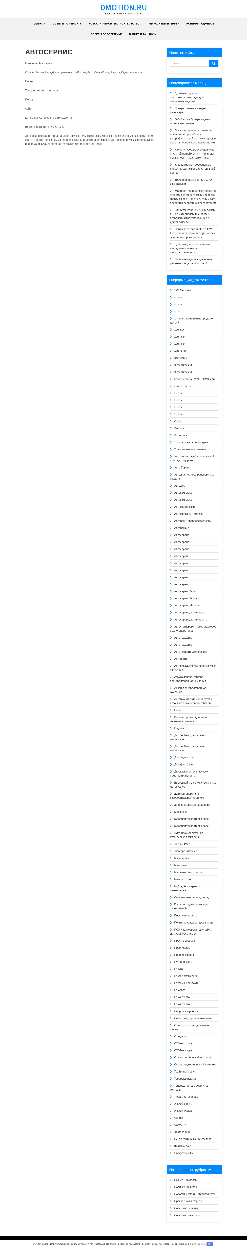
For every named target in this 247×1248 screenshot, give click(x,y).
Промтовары (182, 948)
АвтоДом (180, 485)
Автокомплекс (183, 492)
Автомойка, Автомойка (188, 514)
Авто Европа (182, 467)
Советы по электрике (106, 34)
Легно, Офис (182, 844)
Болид (178, 710)
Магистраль (181, 858)
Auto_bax (179, 336)
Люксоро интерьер (185, 851)
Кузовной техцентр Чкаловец (192, 819)
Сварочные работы (186, 1011)
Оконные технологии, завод (191, 897)
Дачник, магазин (184, 757)
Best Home (180, 358)
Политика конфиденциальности (194, 922)
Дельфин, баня (183, 764)
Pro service (180, 435)
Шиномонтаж (182, 1146)
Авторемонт (181, 528)
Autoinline (180, 351)
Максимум (180, 865)
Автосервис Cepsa (185, 591)
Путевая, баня (183, 962)
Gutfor (178, 421)
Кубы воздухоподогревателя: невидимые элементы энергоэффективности (190, 248)
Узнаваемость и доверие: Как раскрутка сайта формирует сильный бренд (193, 168)
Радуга (178, 969)
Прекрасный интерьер (163, 23)
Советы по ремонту (67, 23)
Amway (178, 297)
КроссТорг (180, 812)
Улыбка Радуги (183, 1111)
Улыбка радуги (183, 1104)
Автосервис (181, 535)
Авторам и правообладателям (193, 521)
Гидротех (180, 728)
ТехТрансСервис (184, 1071)
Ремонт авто (182, 997)
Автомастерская (184, 507)
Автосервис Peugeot (186, 598)
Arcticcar (179, 311)
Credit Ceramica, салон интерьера (194, 379)
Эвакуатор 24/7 (183, 1153)
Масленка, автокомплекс (189, 872)
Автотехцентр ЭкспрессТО (190, 652)
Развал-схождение (186, 976)
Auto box (179, 329)
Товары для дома (185, 1078)
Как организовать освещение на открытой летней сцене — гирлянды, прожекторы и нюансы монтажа (192, 153)
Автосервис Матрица (187, 605)
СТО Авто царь (183, 1043)
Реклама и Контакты (186, 983)
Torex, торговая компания (190, 449)
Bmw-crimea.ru (183, 365)
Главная (39, 23)
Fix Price (179, 393)
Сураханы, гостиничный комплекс (195, 1064)
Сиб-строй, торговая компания (193, 1018)
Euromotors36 (182, 386)
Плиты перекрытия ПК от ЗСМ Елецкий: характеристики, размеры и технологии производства (192, 233)
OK (209, 1244)
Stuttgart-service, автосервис (191, 442)
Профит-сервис (184, 955)
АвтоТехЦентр (183, 637)
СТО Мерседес (183, 1050)
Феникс (178, 1118)
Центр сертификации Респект (192, 1139)
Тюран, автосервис (186, 1097)
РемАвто (179, 990)
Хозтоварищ (182, 1132)
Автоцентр (181, 659)
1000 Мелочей (182, 290)
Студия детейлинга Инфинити (192, 1057)
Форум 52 (180, 1125)
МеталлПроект (183, 879)
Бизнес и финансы (142, 34)
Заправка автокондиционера (192, 805)
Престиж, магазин (185, 940)
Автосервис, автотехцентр (190, 612)
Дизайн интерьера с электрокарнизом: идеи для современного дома (187, 97)
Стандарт (180, 1036)
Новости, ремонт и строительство (114, 23)
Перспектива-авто (185, 915)
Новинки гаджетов (200, 23)
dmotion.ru (123, 7)
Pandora (179, 428)
